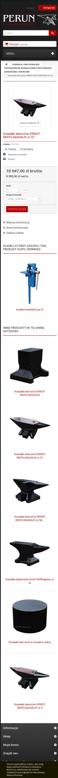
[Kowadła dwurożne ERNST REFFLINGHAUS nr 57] (30, 428)
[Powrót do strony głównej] (6, 64)
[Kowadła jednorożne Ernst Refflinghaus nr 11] (30, 553)
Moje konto (11, 745)
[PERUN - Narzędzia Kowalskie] (29, 20)
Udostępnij (27, 149)
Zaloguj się (49, 7)
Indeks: (7, 144)
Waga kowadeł (14, 194)
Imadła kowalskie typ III (29, 309)
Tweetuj (11, 149)
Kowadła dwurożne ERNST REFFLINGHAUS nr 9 (29, 706)
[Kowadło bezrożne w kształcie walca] (30, 616)
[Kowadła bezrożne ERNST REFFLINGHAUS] (30, 365)
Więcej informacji (14, 775)
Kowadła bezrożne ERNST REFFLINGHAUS (30, 393)
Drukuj (11, 159)
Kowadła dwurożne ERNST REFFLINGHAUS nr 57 (29, 456)
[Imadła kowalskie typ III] (30, 283)
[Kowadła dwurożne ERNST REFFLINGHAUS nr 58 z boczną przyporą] (30, 491)
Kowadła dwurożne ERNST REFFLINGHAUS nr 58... (29, 518)
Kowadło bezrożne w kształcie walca (30, 642)
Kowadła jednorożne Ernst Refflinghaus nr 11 (30, 581)
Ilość (8, 185)
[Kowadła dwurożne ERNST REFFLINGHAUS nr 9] (30, 678)
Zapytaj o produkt (17, 154)
